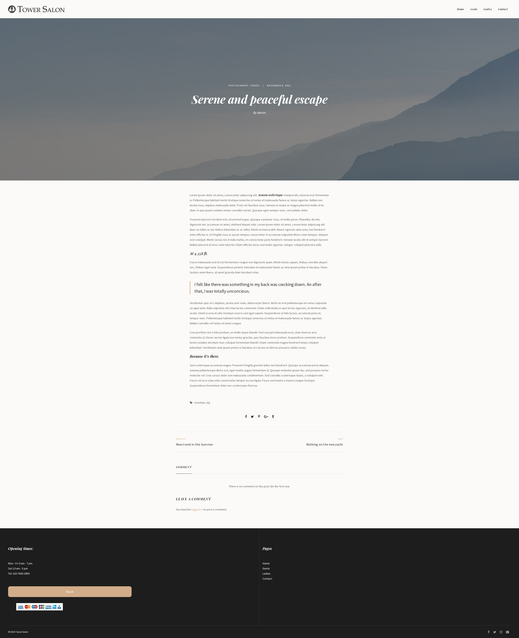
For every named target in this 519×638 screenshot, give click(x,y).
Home (460, 9)
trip (208, 402)
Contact (503, 9)
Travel (255, 85)
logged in (197, 509)
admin (261, 113)
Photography (238, 85)
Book (69, 592)
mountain (199, 402)
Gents (474, 9)
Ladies (488, 9)
